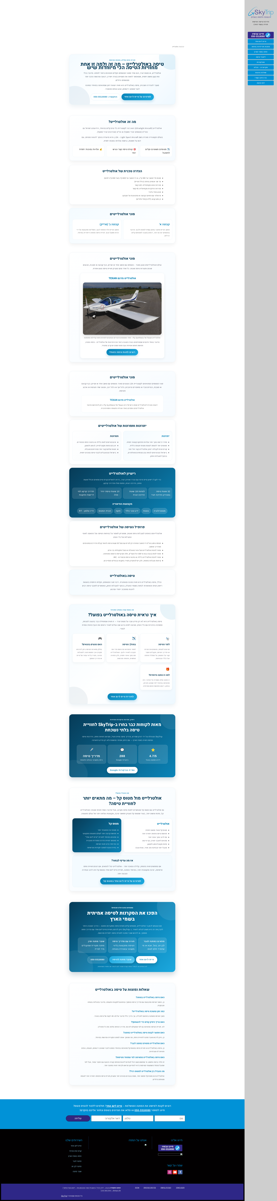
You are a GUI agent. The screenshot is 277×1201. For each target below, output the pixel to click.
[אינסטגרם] (169, 1172)
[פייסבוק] (180, 1172)
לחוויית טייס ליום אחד (122, 696)
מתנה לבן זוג (76, 1166)
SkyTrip (64, 1196)
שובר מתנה (77, 1171)
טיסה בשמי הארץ (75, 1156)
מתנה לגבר (77, 1161)
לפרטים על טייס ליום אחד (137, 97)
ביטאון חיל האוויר (90, 1188)
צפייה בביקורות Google (122, 770)
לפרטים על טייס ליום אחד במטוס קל (122, 881)
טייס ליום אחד (146, 959)
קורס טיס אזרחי (75, 1151)
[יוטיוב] (175, 1172)
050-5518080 (98, 959)
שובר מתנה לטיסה (121, 959)
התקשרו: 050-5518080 (105, 97)
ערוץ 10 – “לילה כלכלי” (103, 1188)
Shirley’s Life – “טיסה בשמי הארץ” (110, 1190)
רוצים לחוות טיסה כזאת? (122, 352)
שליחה (78, 1118)
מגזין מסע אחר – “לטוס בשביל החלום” (74, 1188)
